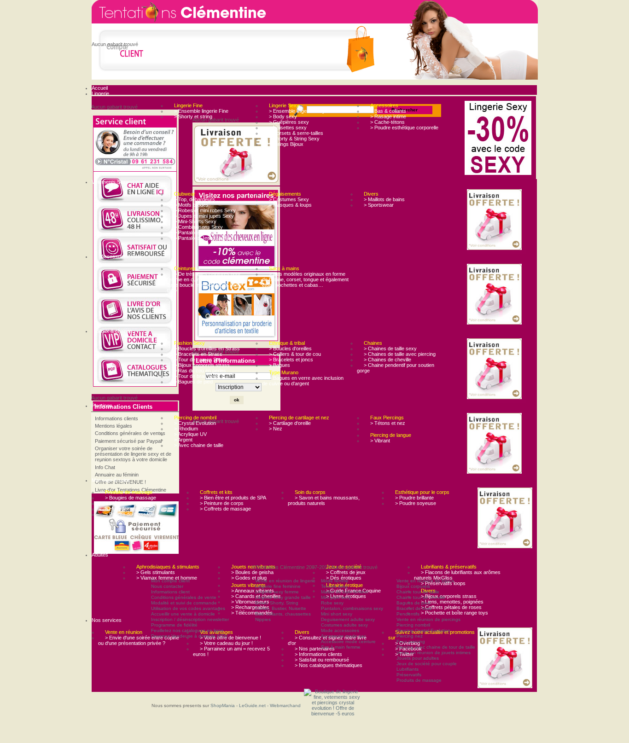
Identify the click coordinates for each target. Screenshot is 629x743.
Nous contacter (167, 586)
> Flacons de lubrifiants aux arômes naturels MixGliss (457, 574)
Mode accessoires (340, 630)
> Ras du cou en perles (200, 370)
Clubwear (184, 194)
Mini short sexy (336, 613)
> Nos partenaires (315, 648)
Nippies (263, 619)
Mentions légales (113, 426)
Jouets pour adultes (417, 658)
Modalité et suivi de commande (184, 602)
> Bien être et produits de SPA (233, 497)
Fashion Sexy (189, 343)
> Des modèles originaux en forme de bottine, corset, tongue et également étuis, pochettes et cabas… (305, 279)
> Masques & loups (290, 205)
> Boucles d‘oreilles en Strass (207, 348)
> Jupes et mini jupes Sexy (204, 216)
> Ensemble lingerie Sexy (297, 111)
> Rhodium (186, 428)
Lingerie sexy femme (277, 591)
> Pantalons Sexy (193, 232)
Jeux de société (343, 566)
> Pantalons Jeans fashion (203, 238)
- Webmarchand (284, 705)
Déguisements (285, 194)
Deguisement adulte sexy (348, 619)
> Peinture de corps (222, 503)
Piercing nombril (413, 624)
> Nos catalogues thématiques (328, 665)
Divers (371, 194)
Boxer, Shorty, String (276, 602)
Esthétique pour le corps (422, 492)
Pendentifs (407, 613)
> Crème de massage (129, 503)
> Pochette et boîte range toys (454, 612)
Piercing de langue (390, 435)
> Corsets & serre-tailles (296, 133)
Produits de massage (128, 492)
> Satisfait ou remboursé (322, 659)
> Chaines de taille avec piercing (400, 354)
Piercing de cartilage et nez (299, 417)
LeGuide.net (253, 705)
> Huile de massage (127, 508)
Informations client (170, 591)
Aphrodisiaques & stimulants (167, 566)
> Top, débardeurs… (197, 199)
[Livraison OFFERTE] (496, 220)
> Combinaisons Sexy (198, 227)
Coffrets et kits (216, 492)
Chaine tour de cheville (420, 597)
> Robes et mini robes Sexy (205, 210)
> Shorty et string (193, 116)
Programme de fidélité (174, 624)
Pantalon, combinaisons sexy (352, 608)
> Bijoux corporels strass (202, 365)
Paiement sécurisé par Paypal (128, 441)
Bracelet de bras (413, 608)
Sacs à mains (284, 268)
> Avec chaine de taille (198, 445)
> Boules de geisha (252, 572)
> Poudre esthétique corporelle (404, 127)
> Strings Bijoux (286, 144)
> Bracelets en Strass (198, 354)
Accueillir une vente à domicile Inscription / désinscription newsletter (190, 616)
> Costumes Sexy (289, 199)
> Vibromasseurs (250, 601)
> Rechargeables (250, 607)
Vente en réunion (123, 632)
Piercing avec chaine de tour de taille (435, 647)
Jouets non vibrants (253, 566)
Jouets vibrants (248, 585)
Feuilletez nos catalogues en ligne (187, 630)
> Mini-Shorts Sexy (195, 221)
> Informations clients (318, 654)
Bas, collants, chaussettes (283, 613)
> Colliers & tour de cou (295, 354)
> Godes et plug (249, 577)
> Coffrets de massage (225, 508)
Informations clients (116, 418)
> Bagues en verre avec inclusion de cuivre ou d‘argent (303, 380)
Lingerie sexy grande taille (283, 597)
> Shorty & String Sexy (294, 138)
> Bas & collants (388, 111)
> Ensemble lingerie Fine (201, 111)
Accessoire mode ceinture (348, 641)
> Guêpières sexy (289, 122)
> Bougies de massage (130, 497)
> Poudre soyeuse (415, 503)
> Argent (183, 439)
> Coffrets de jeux (346, 572)
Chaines (373, 343)
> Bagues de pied (193, 381)
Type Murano (283, 372)
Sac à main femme (341, 647)
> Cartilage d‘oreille (290, 423)
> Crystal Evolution (195, 423)
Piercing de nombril (195, 417)
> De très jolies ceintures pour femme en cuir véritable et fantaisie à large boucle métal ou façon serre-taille (208, 282)
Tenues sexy (334, 586)
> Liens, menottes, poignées (452, 601)
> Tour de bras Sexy (197, 376)
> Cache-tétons (387, 122)
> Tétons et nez (387, 423)
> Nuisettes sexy (288, 127)
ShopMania (222, 705)
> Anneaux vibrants (252, 590)
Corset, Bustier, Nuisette (280, 608)
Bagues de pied (413, 602)
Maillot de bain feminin (344, 591)
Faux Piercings (387, 417)
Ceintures (185, 268)
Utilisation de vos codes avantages (188, 608)
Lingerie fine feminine (278, 586)
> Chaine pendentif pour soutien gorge (395, 367)
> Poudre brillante (414, 497)
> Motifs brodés (191, 205)
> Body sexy (283, 116)
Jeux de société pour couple (426, 663)
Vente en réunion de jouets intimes (433, 652)
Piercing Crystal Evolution (423, 630)
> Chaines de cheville (387, 359)
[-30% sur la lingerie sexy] (500, 138)
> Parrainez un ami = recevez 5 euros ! (231, 651)
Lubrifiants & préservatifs (449, 566)
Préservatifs (408, 674)
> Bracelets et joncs (291, 359)
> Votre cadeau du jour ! (226, 643)
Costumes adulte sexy (344, 624)
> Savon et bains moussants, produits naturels (324, 500)
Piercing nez (409, 636)
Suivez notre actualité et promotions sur (431, 634)
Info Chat (105, 467)
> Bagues (279, 365)
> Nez (275, 428)
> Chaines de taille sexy (390, 348)
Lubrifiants (407, 669)
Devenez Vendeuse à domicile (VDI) (189, 636)
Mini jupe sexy (336, 597)
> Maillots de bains (384, 199)
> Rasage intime (388, 116)
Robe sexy (332, 602)
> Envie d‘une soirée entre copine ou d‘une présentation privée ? (138, 640)
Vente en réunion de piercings (428, 619)
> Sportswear (379, 205)
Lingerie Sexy (284, 105)
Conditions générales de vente (183, 597)
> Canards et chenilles (256, 596)
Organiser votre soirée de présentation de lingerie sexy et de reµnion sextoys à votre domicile (133, 454)
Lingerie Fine (188, 105)
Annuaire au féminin (117, 474)
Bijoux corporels (413, 586)
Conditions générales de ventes (130, 433)
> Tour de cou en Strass (201, 359)
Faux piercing (410, 641)
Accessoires (384, 105)
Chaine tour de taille (417, 591)
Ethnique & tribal (287, 343)
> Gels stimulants (155, 572)
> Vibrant (380, 440)
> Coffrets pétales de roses (451, 607)
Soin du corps (310, 492)
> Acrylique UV (190, 434)
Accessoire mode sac (343, 636)
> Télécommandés (252, 612)
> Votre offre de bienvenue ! (230, 637)
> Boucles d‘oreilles (290, 348)
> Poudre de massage (129, 514)
